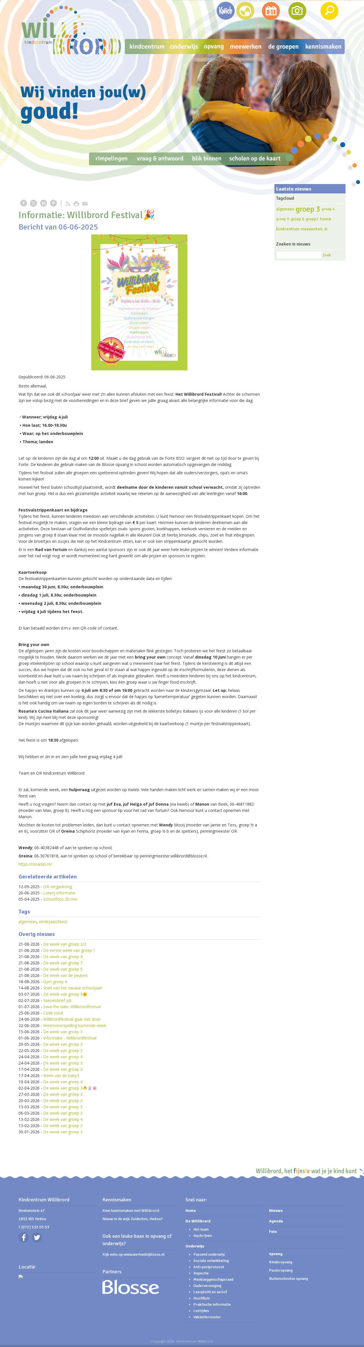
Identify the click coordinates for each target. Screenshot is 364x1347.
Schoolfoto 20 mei (60, 899)
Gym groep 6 (55, 981)
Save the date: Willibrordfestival (72, 1006)
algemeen (27, 921)
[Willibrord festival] (139, 302)
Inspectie (201, 1273)
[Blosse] (130, 1292)
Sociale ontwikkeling (211, 1260)
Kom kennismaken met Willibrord (130, 1210)
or (326, 229)
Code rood (53, 1013)
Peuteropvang (281, 1270)
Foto (273, 1231)
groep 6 (297, 219)
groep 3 (308, 209)
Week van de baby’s (61, 1075)
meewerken (311, 229)
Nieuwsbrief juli (57, 1000)
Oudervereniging (207, 1285)
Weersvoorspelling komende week (74, 1025)
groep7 (312, 219)
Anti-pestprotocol (208, 1267)
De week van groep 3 (62, 1031)
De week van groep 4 (62, 956)
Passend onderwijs (209, 1254)
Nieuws (276, 1210)
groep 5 (282, 218)
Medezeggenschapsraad (213, 1279)
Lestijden (201, 1310)
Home (190, 1210)
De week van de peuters (65, 975)
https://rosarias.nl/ (35, 864)
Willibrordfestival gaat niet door (72, 1019)
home (325, 219)
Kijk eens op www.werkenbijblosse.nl (133, 1254)
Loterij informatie (59, 893)
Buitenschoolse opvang (288, 1278)
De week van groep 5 (62, 969)
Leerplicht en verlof (210, 1292)
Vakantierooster (207, 1317)
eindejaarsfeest (53, 921)
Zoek (326, 255)
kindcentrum (287, 229)
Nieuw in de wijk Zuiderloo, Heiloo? (132, 1218)
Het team (201, 1229)
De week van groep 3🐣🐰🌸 (70, 1088)
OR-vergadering (57, 886)
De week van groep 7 (62, 963)
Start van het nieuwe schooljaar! (72, 988)
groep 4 (328, 209)
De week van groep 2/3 (64, 944)
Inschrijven (202, 1235)
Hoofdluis (201, 1298)
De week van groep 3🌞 (65, 994)
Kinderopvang (280, 1262)
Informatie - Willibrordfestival (69, 1038)
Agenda (276, 1221)
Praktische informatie (212, 1304)
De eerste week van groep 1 (69, 950)
